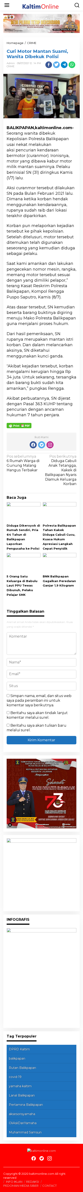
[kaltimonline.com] (42, 5)
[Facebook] (33, 444)
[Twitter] (41, 444)
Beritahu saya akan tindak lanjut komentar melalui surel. (37, 715)
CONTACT (49, 1185)
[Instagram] (50, 444)
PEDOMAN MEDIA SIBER (21, 1185)
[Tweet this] (56, 64)
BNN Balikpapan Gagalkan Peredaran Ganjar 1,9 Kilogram (59, 581)
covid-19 (15, 1077)
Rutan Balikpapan (22, 1068)
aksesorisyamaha (22, 1114)
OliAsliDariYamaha (23, 1123)
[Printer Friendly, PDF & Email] (19, 425)
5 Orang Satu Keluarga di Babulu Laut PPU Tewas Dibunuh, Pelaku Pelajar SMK (22, 585)
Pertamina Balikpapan (26, 1105)
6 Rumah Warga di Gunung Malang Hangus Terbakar (23, 463)
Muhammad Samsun (25, 1132)
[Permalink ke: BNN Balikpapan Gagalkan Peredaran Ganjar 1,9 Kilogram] (60, 563)
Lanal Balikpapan (22, 1095)
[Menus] (6, 5)
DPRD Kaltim (19, 1049)
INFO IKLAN (14, 1181)
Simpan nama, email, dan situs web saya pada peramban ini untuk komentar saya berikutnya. (39, 700)
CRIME (10, 66)
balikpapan (17, 1058)
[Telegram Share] (64, 64)
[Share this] (48, 64)
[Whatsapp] (72, 64)
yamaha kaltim (20, 1086)
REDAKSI (32, 1181)
